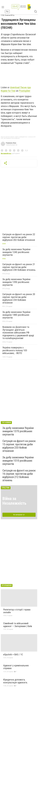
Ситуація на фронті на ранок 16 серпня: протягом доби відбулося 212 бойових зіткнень (19, 475)
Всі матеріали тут (19, 515)
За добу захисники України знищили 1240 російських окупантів (16, 252)
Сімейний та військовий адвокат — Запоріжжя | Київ (17, 625)
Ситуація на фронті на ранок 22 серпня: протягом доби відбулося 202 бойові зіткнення (18, 237)
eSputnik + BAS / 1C (13, 654)
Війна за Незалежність (14, 501)
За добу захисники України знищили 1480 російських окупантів (16, 315)
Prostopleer (24, 90)
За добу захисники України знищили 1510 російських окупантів (18, 461)
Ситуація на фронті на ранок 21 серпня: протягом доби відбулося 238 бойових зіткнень (18, 267)
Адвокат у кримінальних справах (16, 667)
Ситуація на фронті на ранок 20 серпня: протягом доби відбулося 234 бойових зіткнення (18, 298)
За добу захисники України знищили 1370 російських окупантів (18, 431)
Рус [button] (7, 11)
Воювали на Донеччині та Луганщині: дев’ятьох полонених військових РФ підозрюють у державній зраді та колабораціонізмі (18, 333)
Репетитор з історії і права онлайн (16, 611)
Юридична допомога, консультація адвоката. (15, 681)
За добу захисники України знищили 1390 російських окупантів (16, 282)
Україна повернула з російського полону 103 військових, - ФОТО (14, 350)
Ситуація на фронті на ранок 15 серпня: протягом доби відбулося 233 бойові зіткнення (19, 446)
